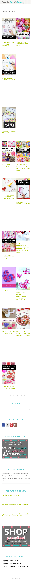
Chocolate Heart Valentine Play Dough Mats (23, 333)
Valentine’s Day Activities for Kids (22, 43)
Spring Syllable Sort (10, 560)
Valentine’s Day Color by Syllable (8, 44)
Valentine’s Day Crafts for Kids (8, 387)
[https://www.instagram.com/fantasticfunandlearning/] (15, 425)
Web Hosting (25, 577)
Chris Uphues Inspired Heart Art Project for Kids (23, 167)
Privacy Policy (17, 577)
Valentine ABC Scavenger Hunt (8, 79)
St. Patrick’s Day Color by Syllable (15, 566)
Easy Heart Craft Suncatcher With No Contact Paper (22, 296)
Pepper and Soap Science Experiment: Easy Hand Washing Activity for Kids (16, 515)
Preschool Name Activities (10, 495)
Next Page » (21, 395)
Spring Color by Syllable (12, 563)
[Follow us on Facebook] (3, 425)
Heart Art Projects (6, 165)
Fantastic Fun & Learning (16, 2)
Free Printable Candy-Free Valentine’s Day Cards (8, 197)
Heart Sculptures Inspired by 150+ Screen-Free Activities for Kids (23, 248)
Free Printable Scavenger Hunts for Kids (15, 504)
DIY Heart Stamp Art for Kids (8, 332)
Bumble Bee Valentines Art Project (8, 257)
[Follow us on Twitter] (7, 425)
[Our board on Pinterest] (11, 425)
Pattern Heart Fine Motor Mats (23, 203)
